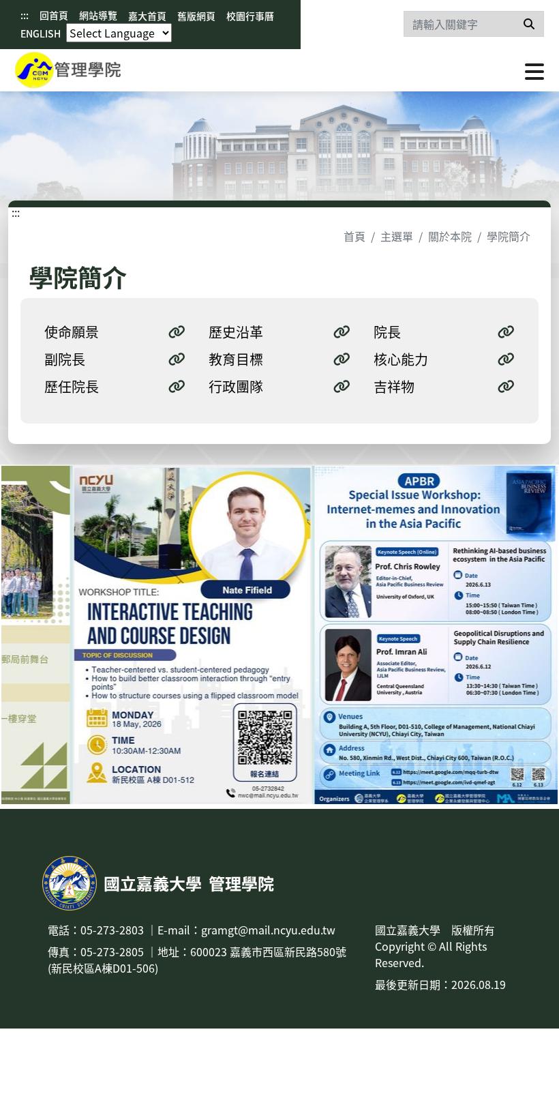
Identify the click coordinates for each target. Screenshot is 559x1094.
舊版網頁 (196, 16)
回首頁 (54, 15)
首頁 (354, 236)
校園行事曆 (250, 16)
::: (24, 15)
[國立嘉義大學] (88, 70)
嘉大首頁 (147, 16)
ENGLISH (40, 33)
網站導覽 (98, 15)
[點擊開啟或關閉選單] (534, 70)
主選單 (396, 236)
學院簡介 (508, 236)
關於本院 (450, 236)
